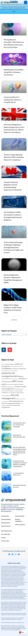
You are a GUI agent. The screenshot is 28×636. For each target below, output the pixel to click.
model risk (17, 386)
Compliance (6, 368)
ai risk (4, 364)
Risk (13, 395)
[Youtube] (10, 350)
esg (20, 376)
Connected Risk (4, 370)
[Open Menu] (25, 2)
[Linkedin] (3, 350)
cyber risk (10, 370)
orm (15, 390)
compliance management (19, 368)
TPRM (18, 403)
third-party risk (14, 401)
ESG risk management (14, 378)
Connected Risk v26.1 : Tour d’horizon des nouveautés (19, 424)
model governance (10, 386)
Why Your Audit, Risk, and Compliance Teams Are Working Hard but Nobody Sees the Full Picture (19, 451)
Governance (8, 381)
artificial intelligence (10, 364)
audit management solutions (17, 366)
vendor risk (10, 405)
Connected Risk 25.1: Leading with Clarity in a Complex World (12, 99)
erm (16, 376)
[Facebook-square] (9, 554)
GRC (14, 381)
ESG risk (8, 378)
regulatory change (15, 392)
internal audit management (12, 384)
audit (17, 364)
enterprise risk (15, 370)
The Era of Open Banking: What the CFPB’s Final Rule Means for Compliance (14, 157)
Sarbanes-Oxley (19, 398)
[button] (14, 320)
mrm (15, 389)
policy (17, 390)
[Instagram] (16, 554)
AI (2, 364)
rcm (9, 392)
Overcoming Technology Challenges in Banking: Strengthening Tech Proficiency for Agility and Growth (13, 247)
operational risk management (7, 390)
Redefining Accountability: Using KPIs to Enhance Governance (14, 72)
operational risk (20, 389)
